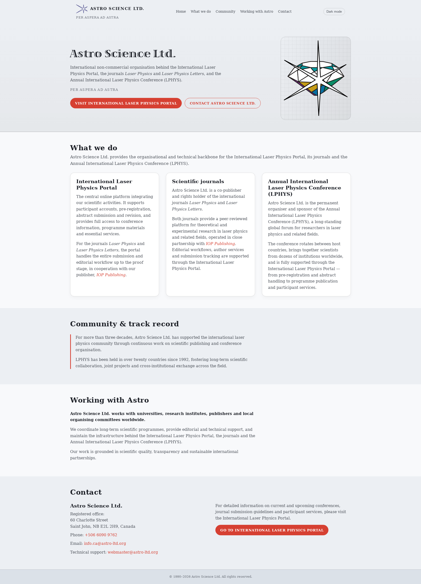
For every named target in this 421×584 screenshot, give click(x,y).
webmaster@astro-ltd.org (133, 552)
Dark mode (334, 11)
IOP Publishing (110, 275)
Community (225, 11)
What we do (201, 11)
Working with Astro (256, 11)
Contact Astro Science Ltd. (223, 103)
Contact (285, 11)
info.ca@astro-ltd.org (105, 543)
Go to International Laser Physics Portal (272, 530)
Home (181, 11)
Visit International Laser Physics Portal (126, 103)
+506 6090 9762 (101, 535)
